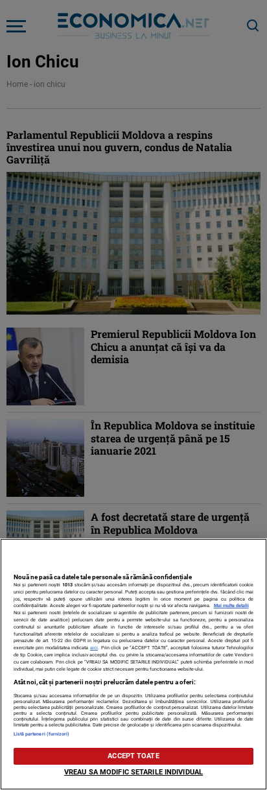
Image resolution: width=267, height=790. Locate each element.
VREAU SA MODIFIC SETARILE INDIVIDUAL (133, 772)
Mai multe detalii (231, 605)
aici (94, 648)
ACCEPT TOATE (133, 756)
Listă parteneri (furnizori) (42, 734)
